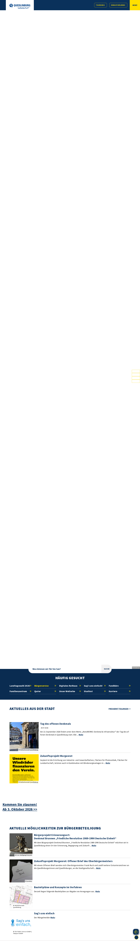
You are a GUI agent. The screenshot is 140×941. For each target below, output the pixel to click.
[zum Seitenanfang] (136, 937)
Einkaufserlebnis (118, 5)
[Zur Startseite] (20, 6)
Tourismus (100, 5)
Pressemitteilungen (118, 709)
